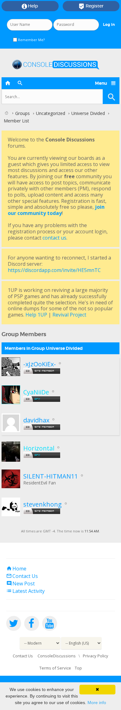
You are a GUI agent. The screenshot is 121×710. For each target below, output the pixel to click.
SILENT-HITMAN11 (50, 476)
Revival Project (69, 314)
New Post (20, 583)
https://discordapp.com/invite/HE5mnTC (54, 270)
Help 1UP (36, 314)
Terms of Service (55, 668)
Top (78, 668)
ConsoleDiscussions (57, 656)
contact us (54, 237)
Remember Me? (31, 39)
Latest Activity (25, 591)
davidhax (36, 420)
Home (16, 568)
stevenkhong (42, 504)
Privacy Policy (95, 656)
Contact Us (22, 576)
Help (30, 6)
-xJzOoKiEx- (39, 364)
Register (91, 6)
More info (96, 702)
